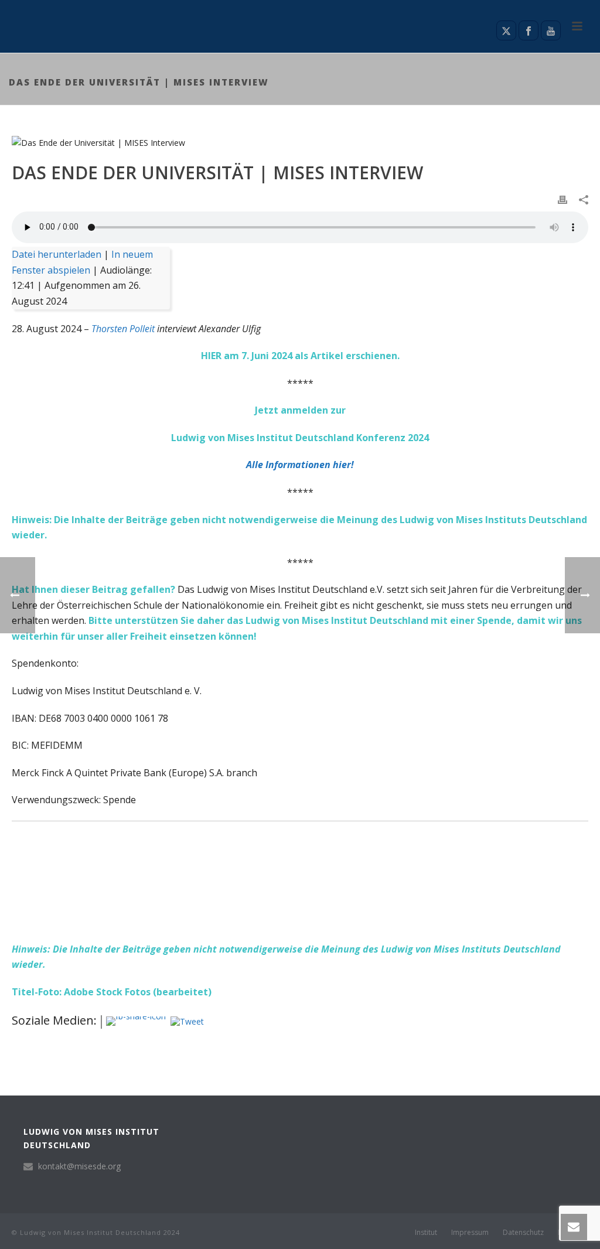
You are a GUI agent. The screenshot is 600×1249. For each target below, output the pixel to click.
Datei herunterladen (56, 254)
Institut (426, 1232)
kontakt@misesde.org (79, 1166)
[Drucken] (562, 199)
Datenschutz (523, 1232)
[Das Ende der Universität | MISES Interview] (300, 142)
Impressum (470, 1232)
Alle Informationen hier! (300, 464)
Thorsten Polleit (123, 328)
